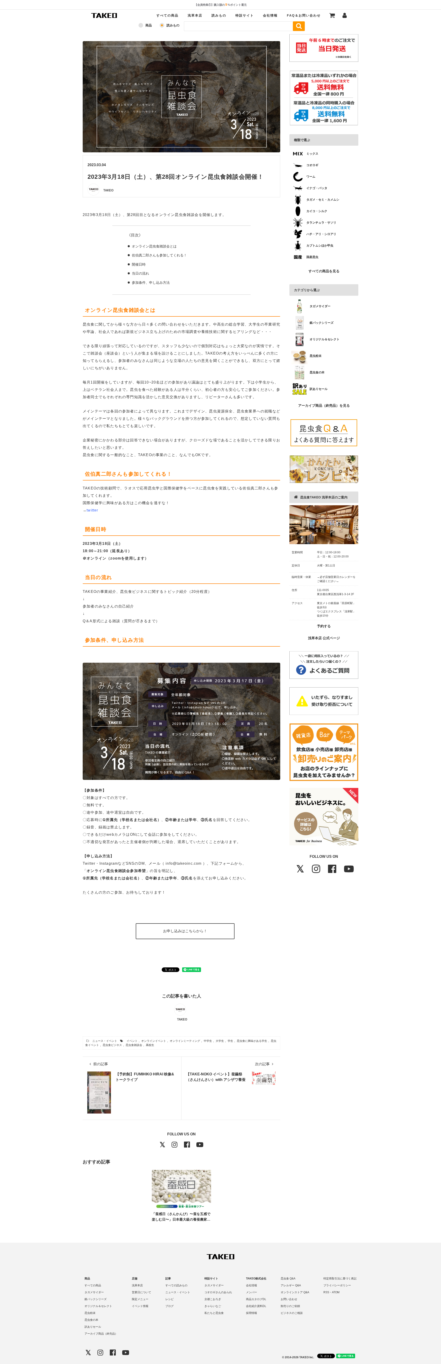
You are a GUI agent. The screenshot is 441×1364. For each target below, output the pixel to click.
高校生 (150, 1045)
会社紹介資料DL (256, 1306)
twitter (92, 510)
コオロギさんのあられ (218, 1292)
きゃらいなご (212, 1306)
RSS (326, 1292)
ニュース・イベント (104, 1041)
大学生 (220, 1041)
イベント (132, 1041)
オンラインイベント (153, 1041)
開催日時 (139, 264)
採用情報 (251, 1313)
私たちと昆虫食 (214, 1313)
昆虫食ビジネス (112, 1045)
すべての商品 (167, 15)
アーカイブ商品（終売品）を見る (324, 405)
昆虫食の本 (91, 1319)
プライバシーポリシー (337, 1285)
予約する (324, 626)
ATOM (335, 1292)
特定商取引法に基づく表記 (339, 1278)
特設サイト (244, 15)
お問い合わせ (289, 1299)
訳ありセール (93, 1326)
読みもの (219, 15)
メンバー (251, 1292)
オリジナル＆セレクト (98, 1306)
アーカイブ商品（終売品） (101, 1333)
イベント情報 (140, 1306)
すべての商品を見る (323, 271)
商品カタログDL (256, 1299)
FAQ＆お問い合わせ (304, 15)
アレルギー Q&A (291, 1285)
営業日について (141, 1292)
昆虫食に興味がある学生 (252, 1041)
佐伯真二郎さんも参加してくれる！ (159, 255)
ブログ (169, 1306)
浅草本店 (195, 15)
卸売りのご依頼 (290, 1306)
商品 (148, 25)
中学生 (208, 1041)
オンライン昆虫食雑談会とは (154, 246)
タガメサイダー (94, 1292)
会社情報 (270, 15)
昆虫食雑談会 (134, 1045)
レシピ (169, 1299)
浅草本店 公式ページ (324, 638)
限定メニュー (140, 1299)
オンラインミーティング (185, 1041)
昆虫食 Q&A (288, 1278)
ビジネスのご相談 (292, 1313)
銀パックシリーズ (96, 1299)
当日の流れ (140, 273)
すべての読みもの (176, 1285)
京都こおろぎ (212, 1299)
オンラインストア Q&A (295, 1292)
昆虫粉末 (90, 1313)
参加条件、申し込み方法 (151, 282)
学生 (230, 1041)
